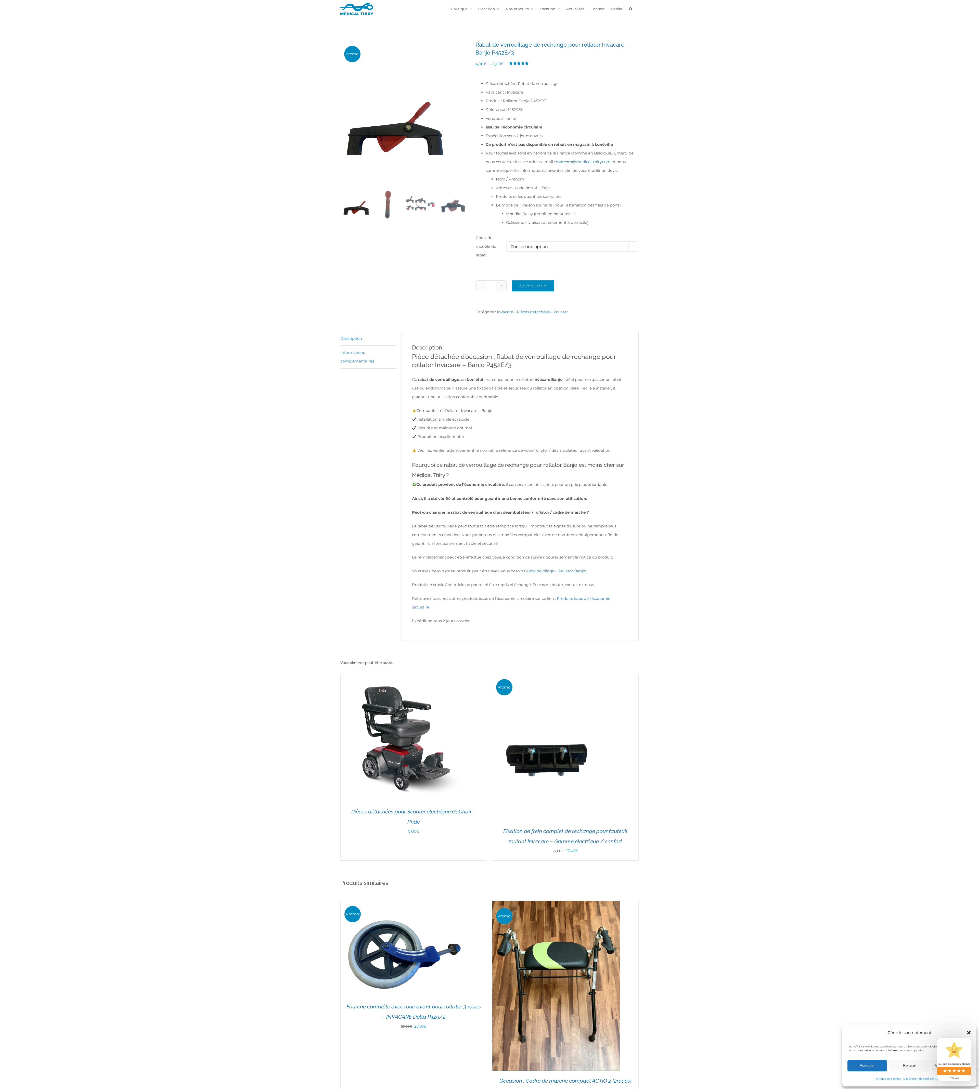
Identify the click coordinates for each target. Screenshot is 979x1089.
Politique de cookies (887, 1078)
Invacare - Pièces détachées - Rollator (532, 311)
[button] (968, 1032)
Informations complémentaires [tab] (357, 357)
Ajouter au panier (533, 285)
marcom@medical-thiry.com (583, 161)
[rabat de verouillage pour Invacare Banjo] (404, 114)
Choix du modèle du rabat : (486, 246)
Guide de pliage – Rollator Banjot (555, 570)
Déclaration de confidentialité (922, 1078)
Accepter (867, 1065)
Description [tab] (351, 338)
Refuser (909, 1065)
